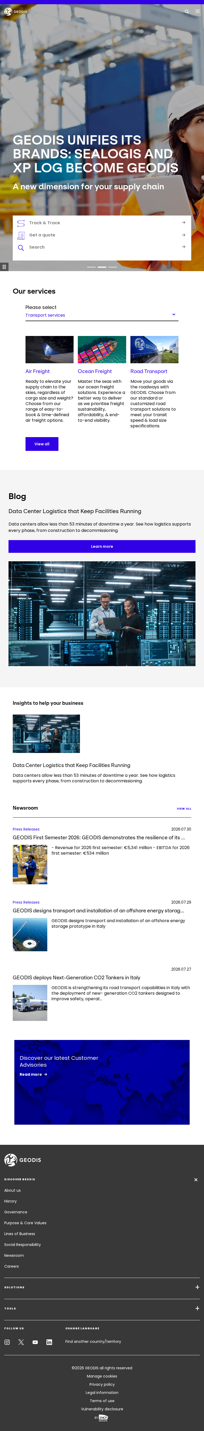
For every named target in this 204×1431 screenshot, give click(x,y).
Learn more (102, 546)
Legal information (102, 1392)
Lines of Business (19, 1233)
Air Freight (38, 371)
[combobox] (102, 314)
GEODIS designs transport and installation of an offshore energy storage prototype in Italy (118, 923)
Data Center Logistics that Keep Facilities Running (71, 765)
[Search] (187, 11)
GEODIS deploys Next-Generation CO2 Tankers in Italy (76, 977)
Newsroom (14, 1255)
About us (12, 1190)
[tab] (102, 248)
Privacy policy (102, 1384)
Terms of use (102, 1400)
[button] (91, 267)
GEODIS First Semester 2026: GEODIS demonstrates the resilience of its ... (99, 837)
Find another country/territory (93, 1341)
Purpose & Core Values (25, 1223)
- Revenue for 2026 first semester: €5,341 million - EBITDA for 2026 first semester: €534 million (121, 850)
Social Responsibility (22, 1244)
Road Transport (148, 371)
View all (42, 444)
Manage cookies (102, 1376)
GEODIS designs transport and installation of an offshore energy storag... (98, 910)
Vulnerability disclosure (102, 1409)
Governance (15, 1212)
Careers (11, 1266)
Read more (31, 1074)
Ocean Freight (95, 371)
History (10, 1201)
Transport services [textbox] (45, 314)
